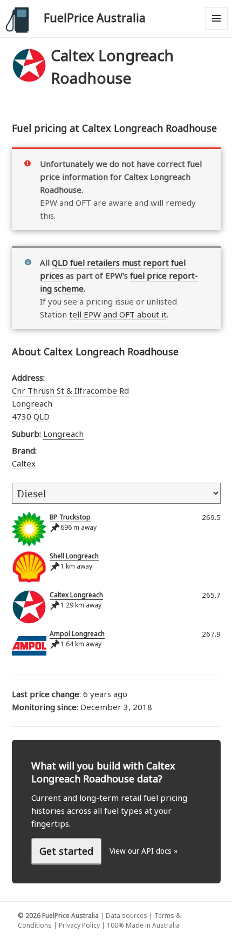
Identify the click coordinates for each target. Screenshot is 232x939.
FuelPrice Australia (95, 17)
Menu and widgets (217, 29)
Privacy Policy (79, 925)
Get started (66, 851)
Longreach (63, 433)
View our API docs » (144, 851)
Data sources (126, 915)
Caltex (24, 463)
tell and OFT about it (118, 314)
